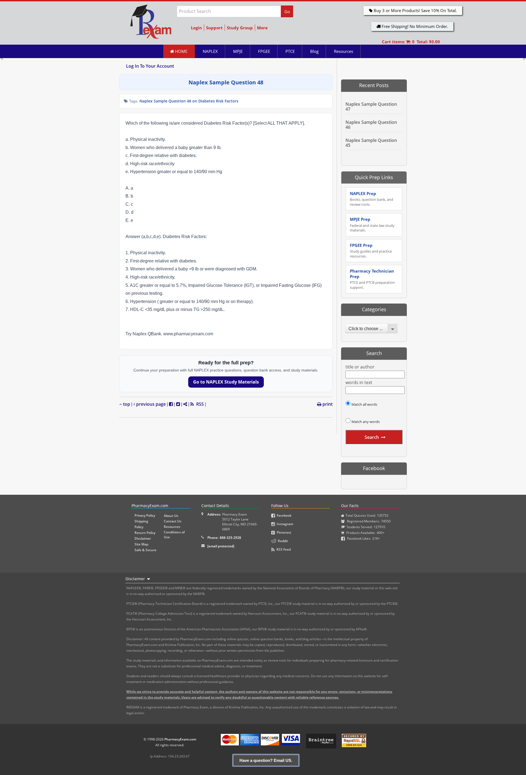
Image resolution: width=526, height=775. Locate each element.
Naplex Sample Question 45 (371, 142)
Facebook (283, 515)
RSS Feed (283, 549)
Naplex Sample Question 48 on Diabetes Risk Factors (188, 101)
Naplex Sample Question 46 (371, 124)
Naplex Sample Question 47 (371, 106)
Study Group (240, 27)
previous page (150, 404)
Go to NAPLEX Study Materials (226, 382)
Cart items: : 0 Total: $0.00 (411, 41)
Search (371, 437)
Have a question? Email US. (265, 760)
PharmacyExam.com (180, 739)
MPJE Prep (372, 224)
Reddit (282, 541)
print (327, 404)
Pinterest (283, 532)
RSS (199, 404)
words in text (358, 382)
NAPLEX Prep (371, 199)
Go (287, 11)
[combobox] (371, 328)
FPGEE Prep (371, 250)
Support (214, 27)
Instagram (284, 524)
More (262, 27)
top (126, 404)
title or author (360, 367)
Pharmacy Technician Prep (372, 279)
